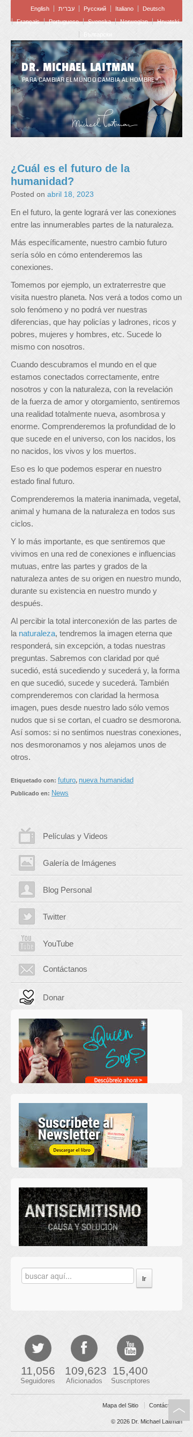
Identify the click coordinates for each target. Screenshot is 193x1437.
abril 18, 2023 (70, 194)
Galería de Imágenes (79, 862)
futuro (67, 780)
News (60, 793)
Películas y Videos (75, 836)
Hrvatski (168, 21)
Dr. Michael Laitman (78, 67)
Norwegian (134, 21)
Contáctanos (65, 968)
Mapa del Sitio (120, 1405)
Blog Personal (67, 889)
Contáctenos (165, 1405)
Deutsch (154, 8)
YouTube (58, 943)
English (40, 8)
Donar (53, 997)
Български (98, 34)
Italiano (124, 8)
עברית (66, 8)
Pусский (95, 8)
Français (28, 21)
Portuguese (64, 21)
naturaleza (37, 633)
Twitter (54, 916)
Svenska (99, 21)
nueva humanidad (106, 780)
